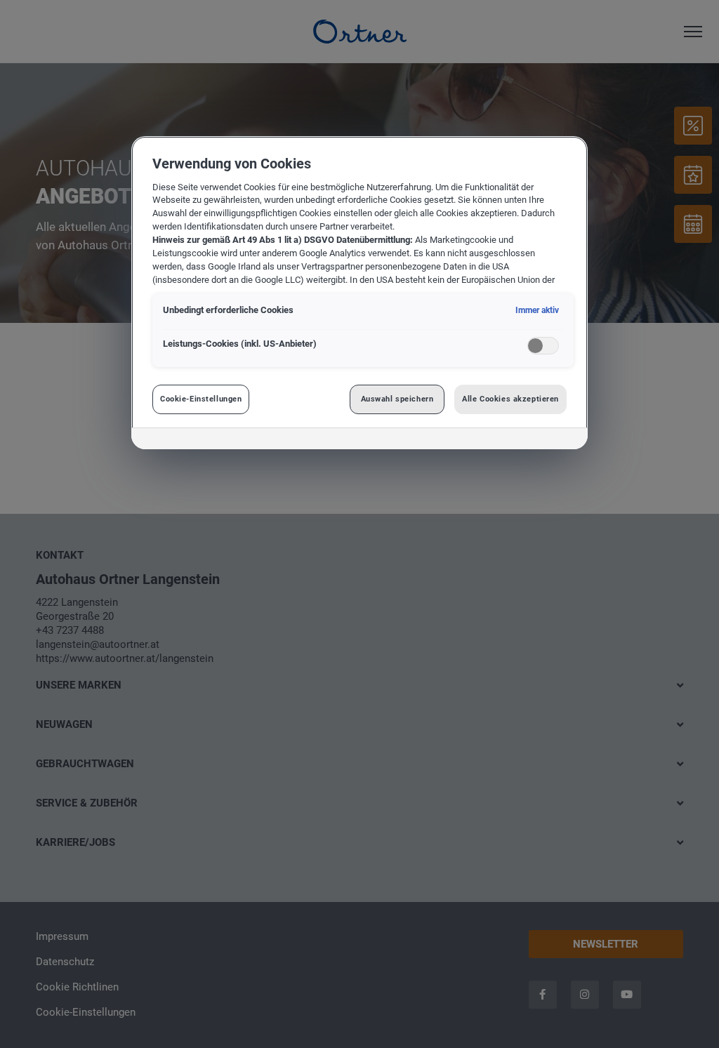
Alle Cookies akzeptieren (510, 399)
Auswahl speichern (397, 399)
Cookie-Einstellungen (201, 399)
